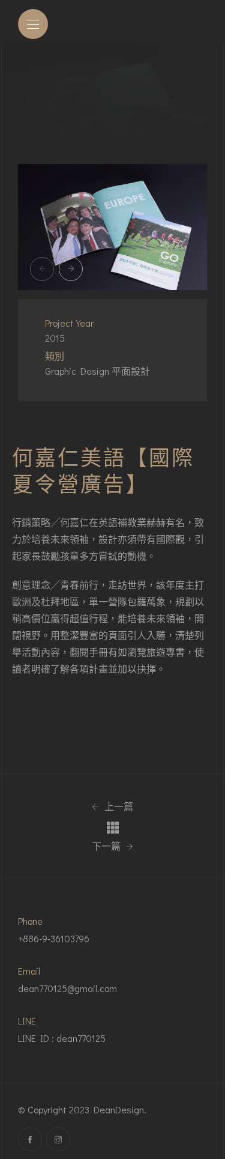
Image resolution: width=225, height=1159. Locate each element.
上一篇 (117, 806)
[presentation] (42, 269)
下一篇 (107, 846)
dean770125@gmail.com (67, 988)
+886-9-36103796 (53, 938)
